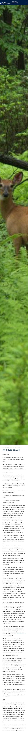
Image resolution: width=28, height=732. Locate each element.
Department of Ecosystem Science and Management (15, 2)
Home (2, 447)
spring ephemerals (21, 634)
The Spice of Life (18, 447)
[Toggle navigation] (26, 2)
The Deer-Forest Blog (9, 447)
